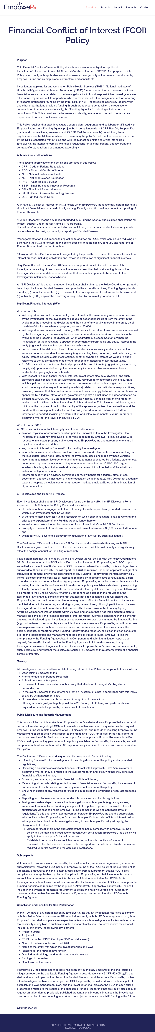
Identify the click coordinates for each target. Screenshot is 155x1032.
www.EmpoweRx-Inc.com (114, 722)
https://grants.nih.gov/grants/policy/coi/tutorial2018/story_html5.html (62, 703)
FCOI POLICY (84, 1027)
